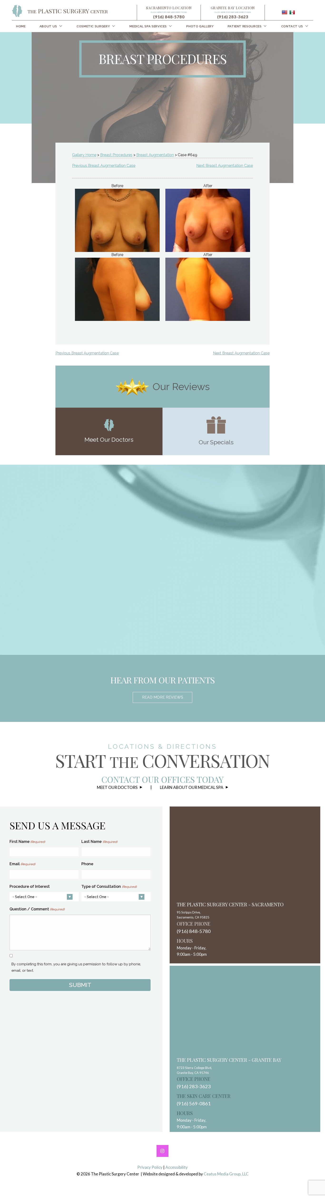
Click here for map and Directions (169, 12)
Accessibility (176, 1167)
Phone (87, 864)
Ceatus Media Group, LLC (226, 1173)
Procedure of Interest (30, 886)
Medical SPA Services (148, 26)
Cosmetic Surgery (93, 26)
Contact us (292, 26)
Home (21, 26)
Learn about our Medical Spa (191, 787)
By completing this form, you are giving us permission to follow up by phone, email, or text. (76, 967)
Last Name (99, 841)
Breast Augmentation (155, 155)
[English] (284, 12)
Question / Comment (37, 909)
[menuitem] (21, 26)
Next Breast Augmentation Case (224, 165)
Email (22, 864)
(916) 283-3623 (233, 16)
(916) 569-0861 (194, 1103)
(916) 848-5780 (169, 16)
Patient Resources (245, 26)
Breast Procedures (116, 155)
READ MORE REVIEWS (162, 697)
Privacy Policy (149, 1167)
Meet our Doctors (117, 787)
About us (48, 26)
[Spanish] (292, 12)
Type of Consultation (108, 886)
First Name (27, 841)
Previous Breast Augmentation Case (103, 165)
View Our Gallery (168, 603)
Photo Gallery (200, 26)
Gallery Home (84, 155)
